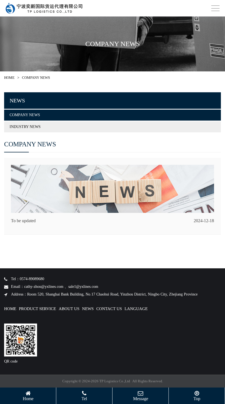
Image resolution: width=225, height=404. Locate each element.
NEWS (88, 309)
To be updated (23, 220)
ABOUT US (69, 309)
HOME (9, 78)
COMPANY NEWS (25, 115)
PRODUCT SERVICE (37, 309)
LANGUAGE (136, 309)
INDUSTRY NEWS (25, 127)
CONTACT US (109, 309)
